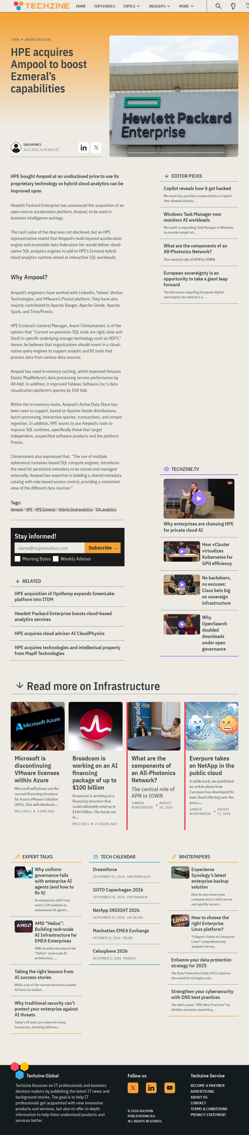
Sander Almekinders (142, 805)
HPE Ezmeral (45, 509)
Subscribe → (103, 547)
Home (81, 6)
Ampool (17, 509)
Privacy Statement (208, 1114)
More (184, 6)
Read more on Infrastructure (93, 686)
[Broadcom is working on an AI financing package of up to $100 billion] (96, 726)
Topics (129, 6)
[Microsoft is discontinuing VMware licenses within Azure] (38, 726)
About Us (199, 1097)
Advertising (202, 1091)
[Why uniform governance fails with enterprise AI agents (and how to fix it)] (24, 889)
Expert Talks (37, 856)
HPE (29, 509)
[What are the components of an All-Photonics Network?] (154, 726)
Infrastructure (38, 39)
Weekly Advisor (76, 558)
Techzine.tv (185, 469)
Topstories (104, 6)
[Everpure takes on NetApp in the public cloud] (212, 726)
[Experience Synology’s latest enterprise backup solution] (180, 886)
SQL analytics (106, 509)
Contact (198, 1102)
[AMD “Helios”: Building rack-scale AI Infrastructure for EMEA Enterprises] (24, 940)
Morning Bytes (36, 558)
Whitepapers (194, 856)
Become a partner (208, 1085)
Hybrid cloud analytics (75, 509)
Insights (157, 6)
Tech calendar (118, 856)
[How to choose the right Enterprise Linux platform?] (180, 932)
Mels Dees (23, 811)
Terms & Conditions (209, 1108)
